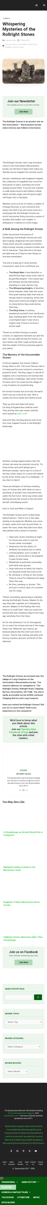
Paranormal (8, 1182)
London (37, 1136)
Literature (23, 1197)
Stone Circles (18, 47)
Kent (39, 1133)
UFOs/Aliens (8, 1202)
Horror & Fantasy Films (15, 1192)
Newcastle (8, 1143)
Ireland (32, 1133)
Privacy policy (40, 1163)
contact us (33, 1163)
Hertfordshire (21, 1133)
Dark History (29, 1182)
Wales (25, 1143)
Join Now (23, 111)
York (32, 1143)
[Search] (38, 997)
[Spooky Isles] (16, 5)
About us (5, 1163)
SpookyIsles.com (11, 1116)
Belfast (8, 1126)
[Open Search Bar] (44, 5)
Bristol (29, 1126)
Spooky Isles (11, 40)
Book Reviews (20, 1163)
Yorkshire (39, 1143)
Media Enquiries (11, 1163)
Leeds (8, 1136)
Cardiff (37, 1126)
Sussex (17, 1143)
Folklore (6, 18)
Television (8, 1197)
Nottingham (35, 1140)
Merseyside (23, 1140)
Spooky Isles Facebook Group (22, 731)
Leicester (16, 1136)
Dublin (19, 1129)
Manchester (10, 1140)
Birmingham (19, 1126)
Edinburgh (28, 1129)
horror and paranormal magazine (21, 1113)
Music (36, 1197)
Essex (37, 1129)
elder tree (21, 413)
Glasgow (9, 1133)
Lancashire (27, 1136)
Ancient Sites (11, 44)
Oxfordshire (22, 44)
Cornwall (10, 1129)
